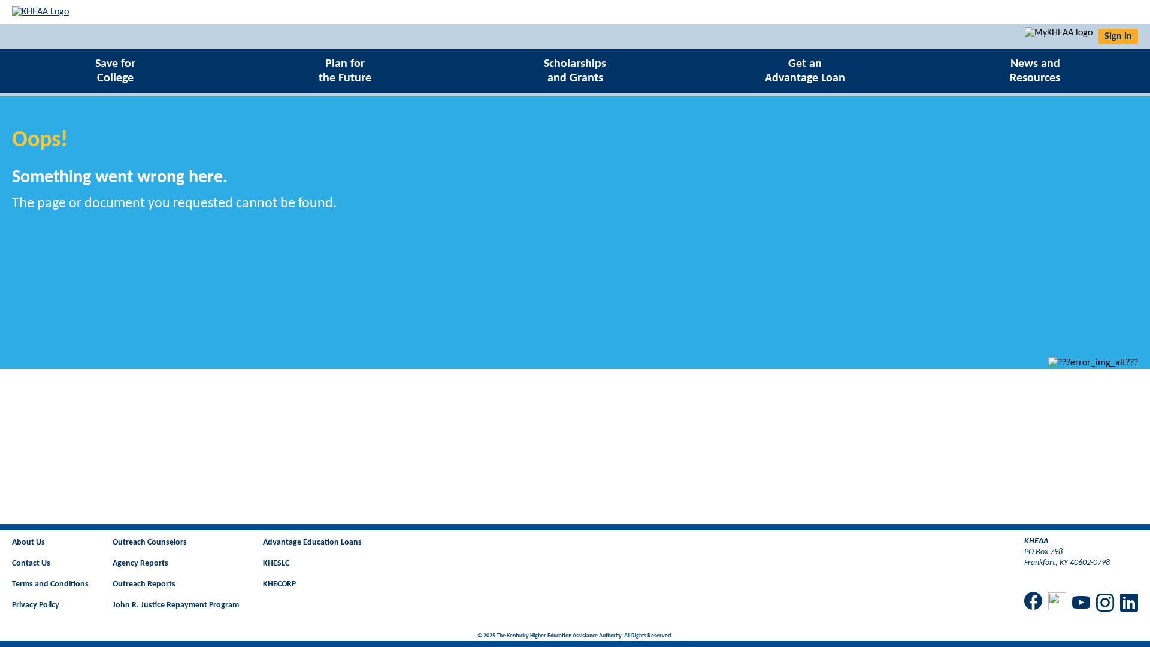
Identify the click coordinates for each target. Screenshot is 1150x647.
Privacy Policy (35, 605)
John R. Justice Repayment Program (176, 605)
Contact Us (31, 563)
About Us (28, 542)
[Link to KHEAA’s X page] (1057, 603)
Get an (805, 71)
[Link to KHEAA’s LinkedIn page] (1129, 604)
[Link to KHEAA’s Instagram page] (1105, 604)
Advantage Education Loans (312, 542)
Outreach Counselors (150, 542)
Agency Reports (140, 563)
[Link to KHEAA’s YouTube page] (1081, 604)
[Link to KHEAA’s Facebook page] (1033, 602)
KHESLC (276, 563)
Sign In (1118, 36)
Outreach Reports (144, 584)
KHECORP (279, 584)
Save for (115, 71)
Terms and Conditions (50, 584)
